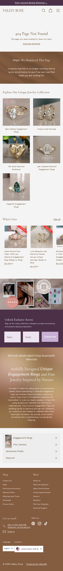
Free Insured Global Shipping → (31, 2)
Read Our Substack (40, 484)
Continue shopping (31, 44)
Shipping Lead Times (11, 496)
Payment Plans (9, 492)
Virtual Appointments (41, 492)
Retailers (36, 500)
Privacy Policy (8, 504)
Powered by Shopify (36, 564)
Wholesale (7, 500)
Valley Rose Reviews (41, 488)
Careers (36, 496)
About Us (36, 481)
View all (56, 219)
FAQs (5, 484)
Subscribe (50, 336)
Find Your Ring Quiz (40, 504)
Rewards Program (40, 508)
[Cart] (50, 10)
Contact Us (7, 481)
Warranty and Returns (11, 488)
